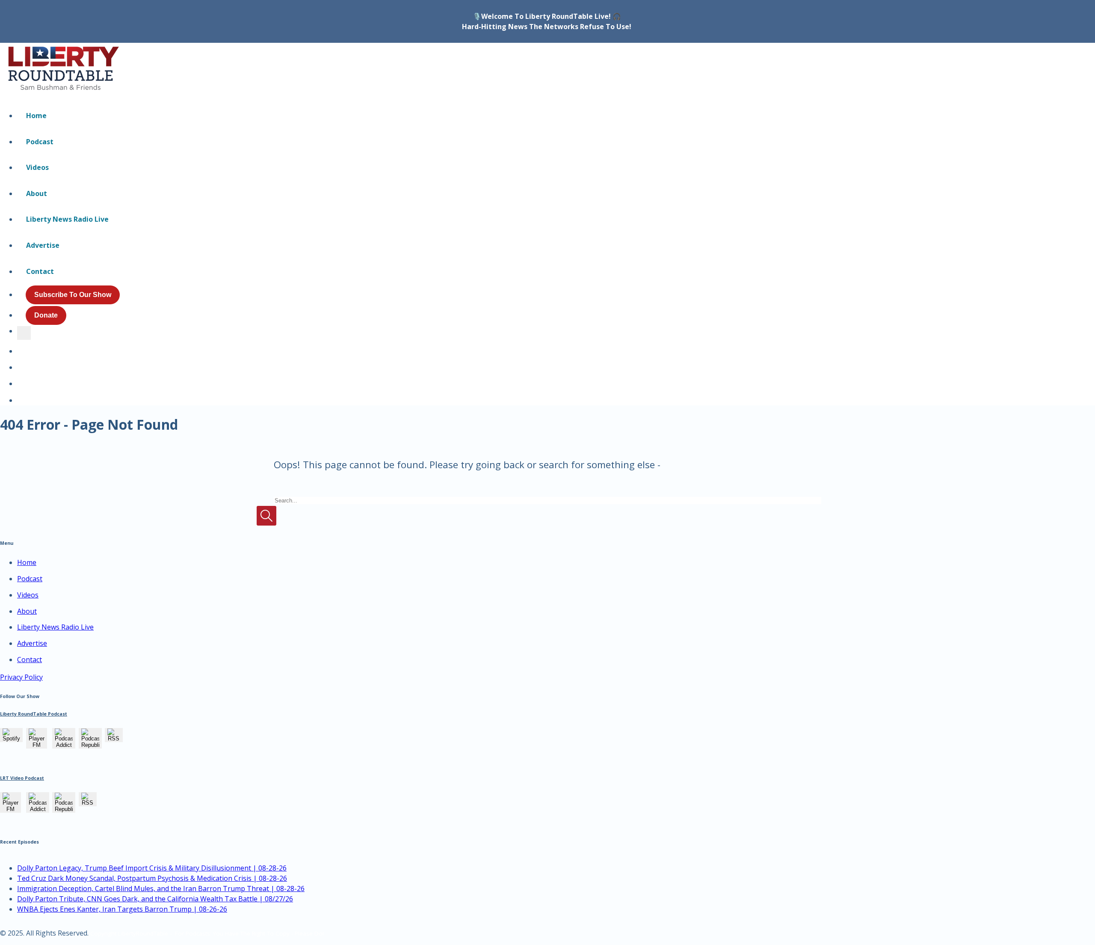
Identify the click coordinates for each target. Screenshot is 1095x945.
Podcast (39, 141)
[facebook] (20, 363)
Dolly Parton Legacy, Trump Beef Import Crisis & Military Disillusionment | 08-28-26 (152, 868)
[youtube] (20, 379)
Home (36, 115)
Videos (37, 167)
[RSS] (114, 738)
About (36, 193)
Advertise (42, 245)
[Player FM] (36, 744)
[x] (20, 347)
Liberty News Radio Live (67, 219)
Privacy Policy (21, 677)
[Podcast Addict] (63, 744)
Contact (40, 271)
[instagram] (19, 395)
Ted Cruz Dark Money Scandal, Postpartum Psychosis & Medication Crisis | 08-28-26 (152, 878)
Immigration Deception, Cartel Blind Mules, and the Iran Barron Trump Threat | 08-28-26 (161, 888)
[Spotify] (11, 738)
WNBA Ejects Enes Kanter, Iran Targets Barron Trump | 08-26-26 (122, 909)
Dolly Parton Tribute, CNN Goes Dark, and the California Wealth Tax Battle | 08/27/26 (155, 898)
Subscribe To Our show (72, 294)
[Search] (24, 333)
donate (46, 315)
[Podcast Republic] (90, 744)
